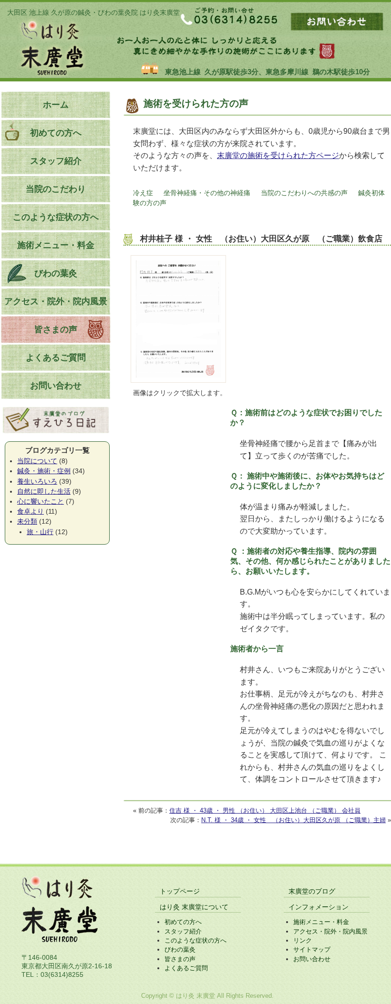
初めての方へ (56, 133)
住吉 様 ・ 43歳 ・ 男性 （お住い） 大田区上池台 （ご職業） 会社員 (264, 810)
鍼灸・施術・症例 (44, 471)
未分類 (27, 521)
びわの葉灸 (55, 273)
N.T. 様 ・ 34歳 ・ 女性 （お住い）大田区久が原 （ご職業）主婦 (293, 820)
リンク (302, 940)
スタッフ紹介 (56, 161)
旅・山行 (40, 532)
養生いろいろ (37, 481)
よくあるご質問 (56, 357)
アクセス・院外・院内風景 (55, 301)
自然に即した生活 (44, 491)
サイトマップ (311, 949)
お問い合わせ (56, 385)
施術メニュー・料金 (55, 245)
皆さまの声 (55, 329)
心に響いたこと (40, 501)
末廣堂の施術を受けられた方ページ (278, 155)
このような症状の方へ (56, 217)
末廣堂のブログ (311, 891)
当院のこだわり (56, 189)
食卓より (30, 511)
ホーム (56, 104)
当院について (37, 461)
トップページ (180, 891)
